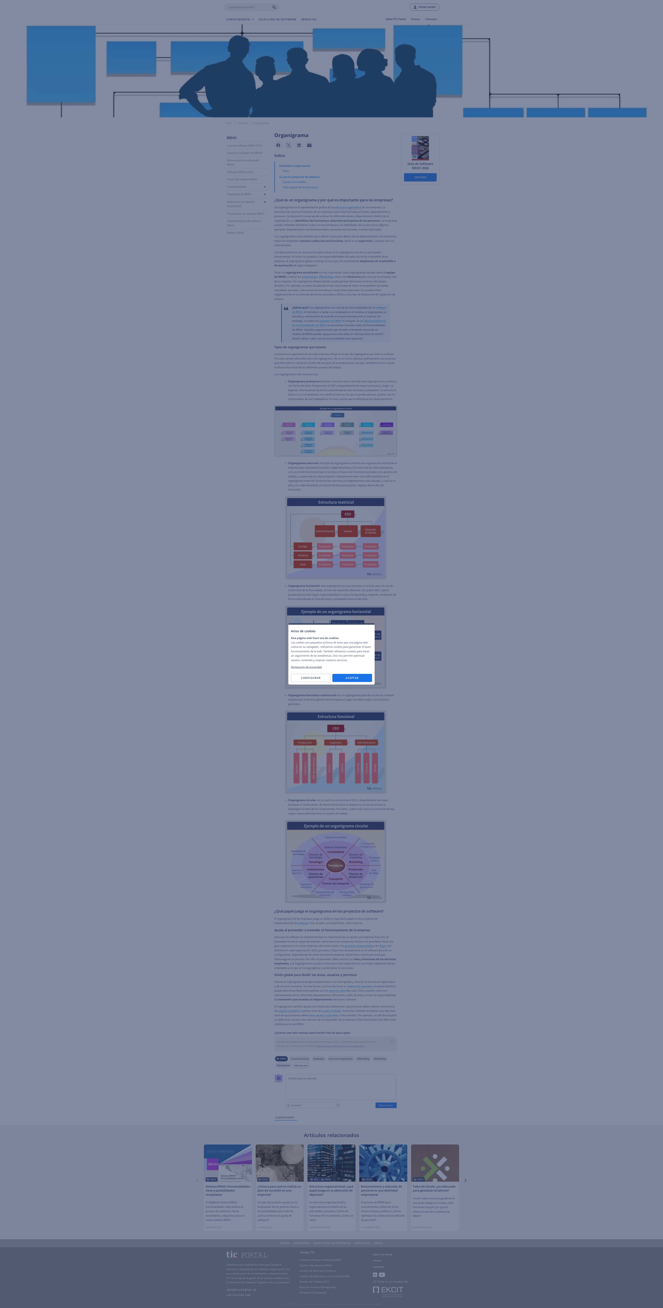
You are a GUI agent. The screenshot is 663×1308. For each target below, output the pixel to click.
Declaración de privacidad (306, 667)
